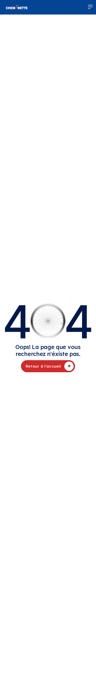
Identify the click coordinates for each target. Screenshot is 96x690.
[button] (90, 7)
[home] (16, 7)
